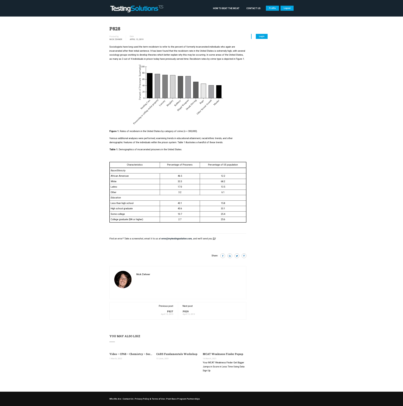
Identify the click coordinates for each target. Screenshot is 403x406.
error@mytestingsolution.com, (177, 238)
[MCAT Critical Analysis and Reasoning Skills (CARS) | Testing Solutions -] (136, 10)
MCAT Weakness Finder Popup (223, 354)
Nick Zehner (115, 39)
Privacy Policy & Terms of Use (150, 399)
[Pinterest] (244, 255)
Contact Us (253, 8)
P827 (170, 311)
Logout (287, 8)
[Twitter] (237, 255)
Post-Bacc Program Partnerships (183, 399)
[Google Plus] (229, 255)
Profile (272, 8)
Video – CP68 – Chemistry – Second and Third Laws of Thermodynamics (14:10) (131, 354)
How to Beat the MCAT (226, 8)
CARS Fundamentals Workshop (176, 354)
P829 (186, 311)
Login (261, 36)
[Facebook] (222, 255)
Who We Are (115, 399)
